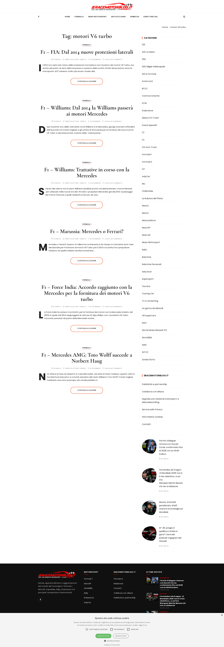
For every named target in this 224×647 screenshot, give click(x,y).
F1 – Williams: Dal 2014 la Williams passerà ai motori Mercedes (87, 110)
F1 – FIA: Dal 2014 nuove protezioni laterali (86, 52)
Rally (144, 249)
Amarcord (147, 81)
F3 (143, 139)
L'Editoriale (147, 191)
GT (143, 169)
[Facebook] (40, 599)
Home (67, 16)
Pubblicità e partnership (154, 384)
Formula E (147, 161)
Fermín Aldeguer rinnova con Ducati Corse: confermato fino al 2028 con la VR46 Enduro (171, 447)
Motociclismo (118, 16)
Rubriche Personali (151, 264)
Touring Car (148, 293)
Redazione (118, 583)
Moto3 (145, 213)
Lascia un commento (113, 59)
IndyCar (146, 176)
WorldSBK (147, 337)
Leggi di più (143, 625)
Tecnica (146, 286)
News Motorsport (97, 16)
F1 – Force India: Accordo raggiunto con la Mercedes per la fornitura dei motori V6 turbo (86, 293)
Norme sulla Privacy (152, 409)
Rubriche (134, 16)
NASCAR (146, 235)
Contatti (146, 424)
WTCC (145, 352)
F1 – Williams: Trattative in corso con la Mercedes (86, 172)
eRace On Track (150, 117)
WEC (144, 322)
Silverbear (96, 59)
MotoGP (146, 227)
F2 (143, 132)
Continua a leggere (86, 81)
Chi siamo (118, 579)
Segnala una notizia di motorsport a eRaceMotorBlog (160, 400)
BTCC (145, 88)
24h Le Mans (148, 51)
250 (144, 59)
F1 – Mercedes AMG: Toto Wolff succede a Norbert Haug (86, 358)
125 (143, 44)
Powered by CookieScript (112, 645)
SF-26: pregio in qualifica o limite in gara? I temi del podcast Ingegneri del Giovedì (170, 534)
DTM (144, 103)
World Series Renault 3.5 (154, 330)
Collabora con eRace (153, 391)
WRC (144, 344)
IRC (143, 183)
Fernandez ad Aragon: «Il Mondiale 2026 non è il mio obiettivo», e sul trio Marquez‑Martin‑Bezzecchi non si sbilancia (173, 601)
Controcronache (150, 95)
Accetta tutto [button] (103, 636)
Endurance (147, 110)
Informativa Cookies (152, 416)
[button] (112, 640)
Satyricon (147, 271)
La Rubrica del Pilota (152, 198)
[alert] (112, 630)
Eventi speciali (151, 16)
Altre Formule (149, 73)
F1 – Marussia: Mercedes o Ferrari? (86, 231)
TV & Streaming (150, 300)
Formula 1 (79, 16)
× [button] (222, 615)
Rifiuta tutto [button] (121, 636)
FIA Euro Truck (149, 147)
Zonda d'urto (148, 359)
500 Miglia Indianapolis (153, 66)
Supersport (148, 278)
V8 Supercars (149, 315)
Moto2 (145, 205)
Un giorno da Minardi (152, 308)
